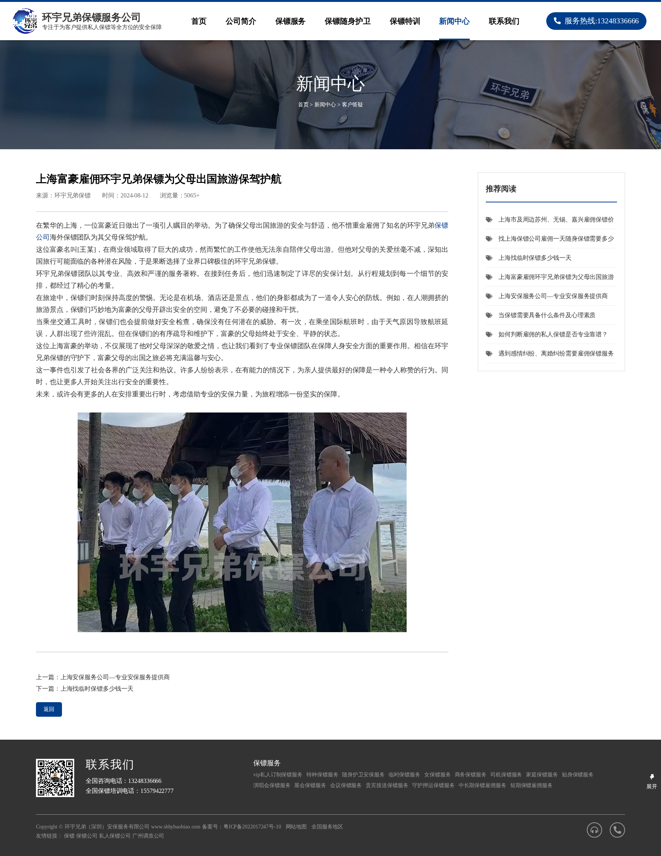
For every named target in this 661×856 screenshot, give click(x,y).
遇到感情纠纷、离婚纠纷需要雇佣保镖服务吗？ (550, 356)
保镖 (69, 836)
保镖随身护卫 (347, 21)
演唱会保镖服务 (271, 785)
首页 (199, 21)
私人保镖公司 (115, 836)
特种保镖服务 (322, 775)
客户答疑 (352, 105)
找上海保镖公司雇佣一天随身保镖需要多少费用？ (550, 241)
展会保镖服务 (310, 785)
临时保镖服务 (404, 775)
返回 (49, 709)
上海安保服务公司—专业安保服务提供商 (115, 677)
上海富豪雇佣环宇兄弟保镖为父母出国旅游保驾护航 (550, 280)
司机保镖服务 (506, 775)
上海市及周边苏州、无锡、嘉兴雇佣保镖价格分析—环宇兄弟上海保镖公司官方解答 (550, 222)
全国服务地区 (327, 827)
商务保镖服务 (471, 775)
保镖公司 (87, 836)
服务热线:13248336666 (602, 20)
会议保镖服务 (346, 785)
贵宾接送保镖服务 (387, 785)
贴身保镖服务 (578, 775)
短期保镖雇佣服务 (531, 785)
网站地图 (296, 827)
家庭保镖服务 (542, 775)
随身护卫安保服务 (363, 775)
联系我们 (504, 21)
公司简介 (241, 21)
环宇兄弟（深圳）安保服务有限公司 (107, 827)
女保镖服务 (437, 775)
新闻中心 (454, 21)
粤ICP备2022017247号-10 (252, 827)
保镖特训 (405, 21)
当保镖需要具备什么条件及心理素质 (547, 315)
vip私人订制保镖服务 (278, 775)
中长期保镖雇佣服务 (482, 785)
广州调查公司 (148, 836)
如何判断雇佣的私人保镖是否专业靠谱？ (553, 334)
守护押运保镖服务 (433, 785)
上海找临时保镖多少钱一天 (97, 688)
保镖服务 (290, 21)
